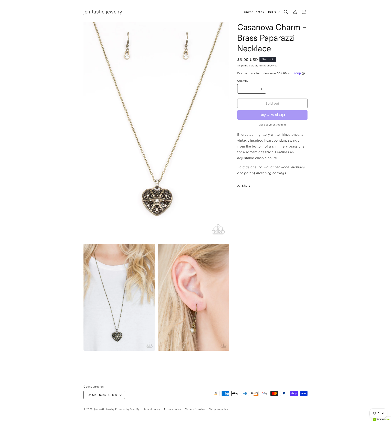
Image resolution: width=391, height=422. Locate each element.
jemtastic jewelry (104, 409)
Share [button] (246, 185)
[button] (285, 11)
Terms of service (195, 409)
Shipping (242, 65)
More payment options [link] (272, 124)
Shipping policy (218, 409)
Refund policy (152, 409)
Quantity (242, 80)
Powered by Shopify (127, 409)
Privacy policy (172, 409)
